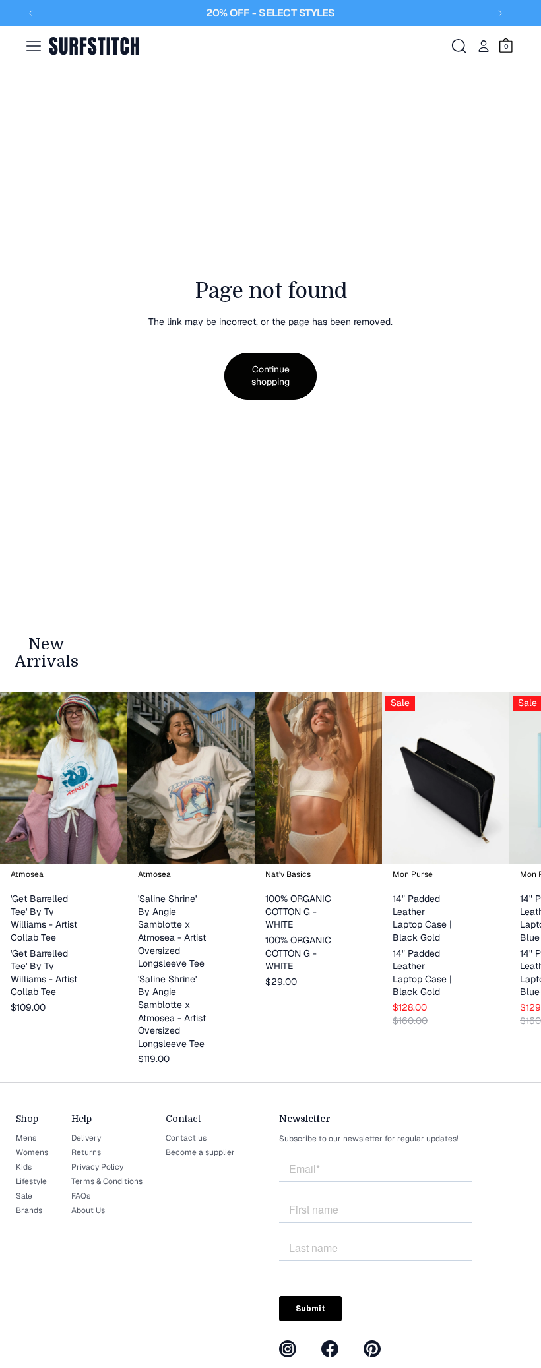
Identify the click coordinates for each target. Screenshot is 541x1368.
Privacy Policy (97, 1167)
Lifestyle (31, 1181)
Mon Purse (413, 874)
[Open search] (459, 46)
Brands (29, 1210)
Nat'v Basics (288, 874)
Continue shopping (270, 375)
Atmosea (27, 874)
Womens (32, 1152)
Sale (24, 1196)
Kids (24, 1167)
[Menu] (33, 46)
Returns (86, 1152)
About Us (88, 1210)
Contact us (186, 1138)
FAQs (80, 1196)
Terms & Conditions (107, 1181)
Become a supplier (200, 1152)
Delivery (86, 1138)
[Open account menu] (483, 46)
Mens (26, 1138)
